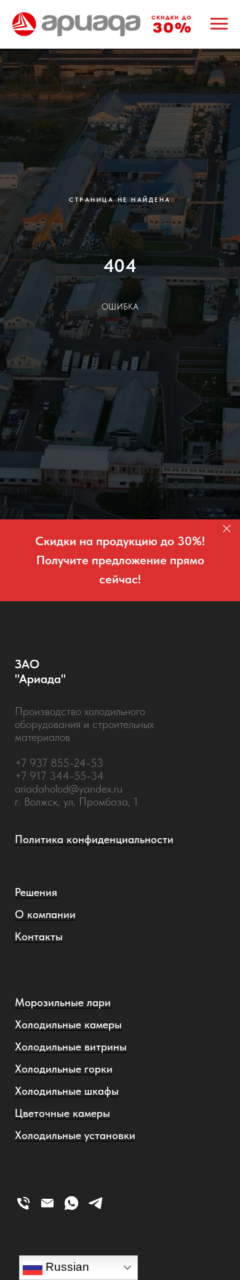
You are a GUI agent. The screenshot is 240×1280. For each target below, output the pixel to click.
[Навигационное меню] (219, 24)
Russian (65, 1266)
